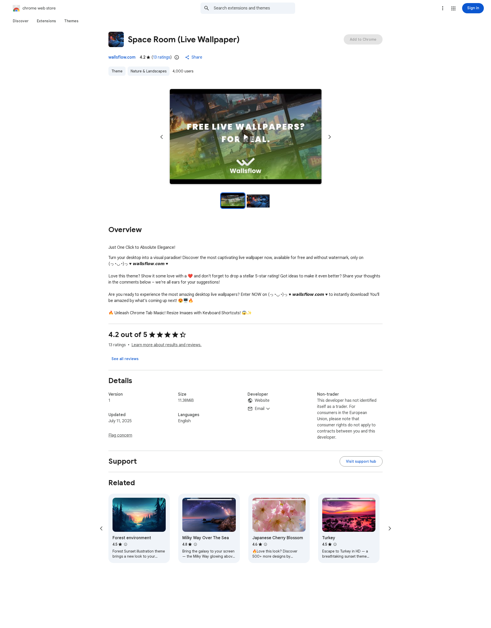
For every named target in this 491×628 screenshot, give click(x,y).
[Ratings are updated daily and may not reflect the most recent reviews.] (177, 57)
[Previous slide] (162, 137)
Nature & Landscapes (148, 71)
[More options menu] (443, 8)
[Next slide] (330, 137)
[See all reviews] (125, 359)
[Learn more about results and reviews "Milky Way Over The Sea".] (195, 544)
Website (262, 400)
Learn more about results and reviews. (166, 345)
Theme (116, 71)
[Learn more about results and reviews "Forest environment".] (125, 544)
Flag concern (120, 435)
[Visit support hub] (361, 461)
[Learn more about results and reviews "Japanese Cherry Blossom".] (265, 544)
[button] (453, 8)
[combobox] (254, 8)
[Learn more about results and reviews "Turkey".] (335, 544)
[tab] (21, 21)
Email (259, 408)
